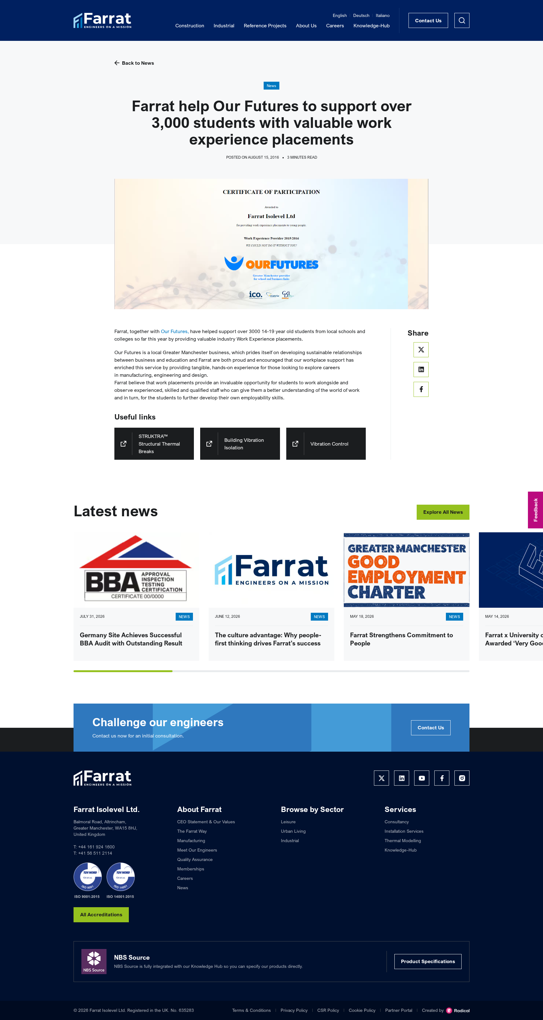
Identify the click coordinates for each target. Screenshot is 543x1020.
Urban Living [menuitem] (293, 831)
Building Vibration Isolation (244, 444)
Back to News (138, 63)
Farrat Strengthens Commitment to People (401, 639)
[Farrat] (102, 20)
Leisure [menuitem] (288, 821)
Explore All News (443, 512)
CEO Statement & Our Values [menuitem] (206, 821)
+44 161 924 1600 (96, 846)
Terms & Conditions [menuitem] (251, 1010)
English (340, 15)
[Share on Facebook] (421, 389)
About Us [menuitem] (306, 25)
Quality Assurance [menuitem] (195, 859)
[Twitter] (381, 778)
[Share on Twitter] (421, 349)
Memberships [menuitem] (190, 868)
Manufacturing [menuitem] (191, 840)
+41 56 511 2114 (95, 853)
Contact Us (428, 20)
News (272, 85)
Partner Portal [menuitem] (398, 1010)
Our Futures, (175, 331)
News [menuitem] (182, 887)
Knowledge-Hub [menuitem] (372, 25)
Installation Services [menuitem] (404, 831)
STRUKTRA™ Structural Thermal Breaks (159, 443)
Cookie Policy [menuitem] (362, 1010)
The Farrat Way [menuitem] (192, 831)
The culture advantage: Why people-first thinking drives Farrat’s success (268, 639)
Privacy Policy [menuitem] (294, 1010)
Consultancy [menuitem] (397, 821)
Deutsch (361, 15)
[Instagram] (461, 778)
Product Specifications (428, 961)
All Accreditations (101, 914)
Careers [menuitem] (335, 25)
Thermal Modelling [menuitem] (403, 840)
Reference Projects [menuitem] (265, 25)
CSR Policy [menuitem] (328, 1010)
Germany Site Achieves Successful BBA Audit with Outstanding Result (131, 639)
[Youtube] (421, 778)
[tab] (123, 671)
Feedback (535, 510)
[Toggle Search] (461, 20)
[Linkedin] (401, 778)
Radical (457, 1010)
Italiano (383, 15)
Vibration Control (329, 444)
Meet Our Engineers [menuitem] (197, 850)
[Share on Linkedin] (421, 369)
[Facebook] (441, 778)
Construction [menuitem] (189, 25)
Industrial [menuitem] (224, 25)
